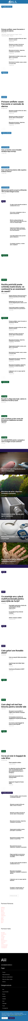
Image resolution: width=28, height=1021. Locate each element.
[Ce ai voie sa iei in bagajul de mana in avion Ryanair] (4, 724)
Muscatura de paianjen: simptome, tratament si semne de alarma (17, 365)
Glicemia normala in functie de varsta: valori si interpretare (16, 117)
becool (2, 921)
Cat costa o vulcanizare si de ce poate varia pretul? (18, 213)
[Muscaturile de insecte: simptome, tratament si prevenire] (4, 360)
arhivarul (2, 914)
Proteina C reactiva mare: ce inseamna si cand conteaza (17, 888)
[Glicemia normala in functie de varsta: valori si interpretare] (4, 46)
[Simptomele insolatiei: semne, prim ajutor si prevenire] (4, 58)
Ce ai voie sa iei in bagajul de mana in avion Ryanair (16, 723)
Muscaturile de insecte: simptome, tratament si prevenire (17, 359)
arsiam (2, 935)
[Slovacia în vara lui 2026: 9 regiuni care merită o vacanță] (4, 713)
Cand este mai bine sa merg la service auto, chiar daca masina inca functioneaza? (17, 229)
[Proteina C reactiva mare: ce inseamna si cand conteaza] (5, 890)
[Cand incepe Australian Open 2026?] (4, 665)
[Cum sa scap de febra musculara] (4, 659)
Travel (3, 699)
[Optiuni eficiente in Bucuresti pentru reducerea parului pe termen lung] (4, 297)
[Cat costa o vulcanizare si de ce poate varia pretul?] (5, 215)
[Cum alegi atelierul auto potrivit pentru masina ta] (5, 238)
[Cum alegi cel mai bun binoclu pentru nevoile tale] (14, 693)
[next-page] (4, 69)
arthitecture (3, 915)
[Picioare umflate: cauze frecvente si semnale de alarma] (14, 18)
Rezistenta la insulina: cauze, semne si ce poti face (18, 353)
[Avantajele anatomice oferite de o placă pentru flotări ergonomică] (4, 607)
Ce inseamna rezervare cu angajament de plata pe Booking (17, 717)
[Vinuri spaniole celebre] (4, 764)
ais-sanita (3, 932)
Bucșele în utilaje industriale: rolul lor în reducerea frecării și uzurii (13, 399)
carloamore (3, 942)
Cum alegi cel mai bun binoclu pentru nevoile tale (13, 705)
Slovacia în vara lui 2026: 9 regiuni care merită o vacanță (17, 711)
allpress (2, 910)
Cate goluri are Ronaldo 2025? (12, 651)
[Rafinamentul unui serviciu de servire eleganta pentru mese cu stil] (4, 303)
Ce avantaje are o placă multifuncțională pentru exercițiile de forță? (12, 598)
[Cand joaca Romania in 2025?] (4, 670)
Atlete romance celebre (15, 617)
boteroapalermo (4, 940)
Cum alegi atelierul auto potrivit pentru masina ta (18, 236)
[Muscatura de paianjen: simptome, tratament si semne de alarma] (4, 366)
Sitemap (4, 981)
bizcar (2, 922)
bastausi (2, 939)
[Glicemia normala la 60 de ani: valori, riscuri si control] (4, 40)
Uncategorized (5, 1008)
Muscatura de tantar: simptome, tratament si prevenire (17, 123)
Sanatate (4, 97)
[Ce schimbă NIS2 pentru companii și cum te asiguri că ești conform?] (14, 432)
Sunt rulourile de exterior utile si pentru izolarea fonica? (13, 170)
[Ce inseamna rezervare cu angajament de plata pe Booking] (4, 718)
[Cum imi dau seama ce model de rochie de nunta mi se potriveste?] (4, 309)
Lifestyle (4, 279)
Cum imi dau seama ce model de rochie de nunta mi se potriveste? (17, 308)
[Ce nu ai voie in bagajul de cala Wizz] (14, 744)
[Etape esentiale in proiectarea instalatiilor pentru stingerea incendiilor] (5, 857)
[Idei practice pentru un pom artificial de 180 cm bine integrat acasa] (14, 182)
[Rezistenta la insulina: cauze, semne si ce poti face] (4, 64)
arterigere (3, 936)
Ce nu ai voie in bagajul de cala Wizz (13, 757)
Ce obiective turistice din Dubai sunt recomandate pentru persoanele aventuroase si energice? (17, 770)
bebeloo (2, 919)
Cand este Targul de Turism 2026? (16, 782)
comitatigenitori (4, 947)
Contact (3, 972)
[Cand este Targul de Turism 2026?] (4, 783)
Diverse (3, 994)
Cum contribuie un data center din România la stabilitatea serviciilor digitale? (12, 420)
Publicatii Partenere (6, 974)
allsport (2, 911)
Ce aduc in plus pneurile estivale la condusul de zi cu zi (18, 205)
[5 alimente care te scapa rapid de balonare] (4, 373)
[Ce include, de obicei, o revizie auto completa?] (5, 246)
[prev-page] (2, 69)
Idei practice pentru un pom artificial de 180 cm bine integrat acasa (14, 190)
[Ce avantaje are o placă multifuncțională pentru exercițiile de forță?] (14, 585)
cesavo (2, 943)
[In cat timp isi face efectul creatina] (4, 613)
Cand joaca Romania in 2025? (16, 669)
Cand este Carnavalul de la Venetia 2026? (16, 776)
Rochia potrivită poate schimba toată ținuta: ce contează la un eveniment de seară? (13, 288)
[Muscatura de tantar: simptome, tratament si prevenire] (4, 52)
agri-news (3, 908)
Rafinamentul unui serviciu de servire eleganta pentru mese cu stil (18, 302)
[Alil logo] (14, 1)
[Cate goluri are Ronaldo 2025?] (14, 639)
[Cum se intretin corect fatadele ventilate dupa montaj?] (14, 142)
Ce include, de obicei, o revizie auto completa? (17, 244)
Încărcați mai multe (13, 895)
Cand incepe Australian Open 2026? (16, 663)
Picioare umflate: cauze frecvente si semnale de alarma (13, 30)
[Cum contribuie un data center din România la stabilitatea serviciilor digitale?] (14, 410)
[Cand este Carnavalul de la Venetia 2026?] (4, 777)
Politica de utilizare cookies (7, 979)
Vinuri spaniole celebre (15, 762)
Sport (3, 591)
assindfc (2, 938)
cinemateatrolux (4, 946)
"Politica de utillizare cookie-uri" (16, 1015)
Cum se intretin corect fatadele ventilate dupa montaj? (11, 150)
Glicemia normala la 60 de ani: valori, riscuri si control (18, 111)
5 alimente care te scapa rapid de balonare (17, 371)
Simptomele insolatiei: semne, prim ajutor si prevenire (17, 347)
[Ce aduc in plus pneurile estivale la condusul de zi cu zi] (5, 207)
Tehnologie (4, 396)
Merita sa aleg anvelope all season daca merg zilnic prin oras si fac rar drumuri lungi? (18, 221)
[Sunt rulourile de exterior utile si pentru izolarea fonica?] (14, 162)
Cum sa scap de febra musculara (17, 657)
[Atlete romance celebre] (4, 619)
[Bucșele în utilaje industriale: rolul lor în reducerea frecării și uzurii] (14, 391)
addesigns (3, 907)
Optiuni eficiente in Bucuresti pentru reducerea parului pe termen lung (18, 296)
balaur (2, 918)
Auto (3, 989)
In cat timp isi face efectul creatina (16, 612)
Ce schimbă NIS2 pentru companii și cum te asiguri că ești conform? (12, 440)
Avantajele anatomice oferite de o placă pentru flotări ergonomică (17, 607)
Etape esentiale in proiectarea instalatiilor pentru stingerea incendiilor (17, 855)
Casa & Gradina (5, 147)
